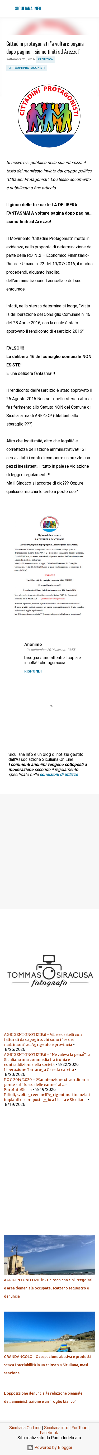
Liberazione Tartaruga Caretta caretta (39, 1069)
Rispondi (33, 671)
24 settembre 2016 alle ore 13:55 (50, 650)
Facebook (49, 1432)
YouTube (79, 1427)
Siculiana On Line (25, 1427)
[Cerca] (91, 8)
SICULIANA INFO (28, 8)
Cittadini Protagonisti (26, 67)
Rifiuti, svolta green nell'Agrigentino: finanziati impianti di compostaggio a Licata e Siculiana (47, 1097)
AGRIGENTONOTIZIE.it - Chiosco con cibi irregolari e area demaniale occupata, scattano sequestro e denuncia (48, 1288)
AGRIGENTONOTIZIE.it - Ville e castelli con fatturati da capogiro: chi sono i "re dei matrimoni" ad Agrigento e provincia (43, 1039)
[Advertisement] (49, 851)
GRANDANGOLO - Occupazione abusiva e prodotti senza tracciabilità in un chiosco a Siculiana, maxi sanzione (47, 1365)
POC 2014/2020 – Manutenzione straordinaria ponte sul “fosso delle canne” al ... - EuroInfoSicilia (46, 1084)
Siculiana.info (56, 1427)
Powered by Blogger (52, 1447)
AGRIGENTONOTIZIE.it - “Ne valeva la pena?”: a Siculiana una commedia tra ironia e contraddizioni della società (47, 1059)
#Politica (45, 59)
